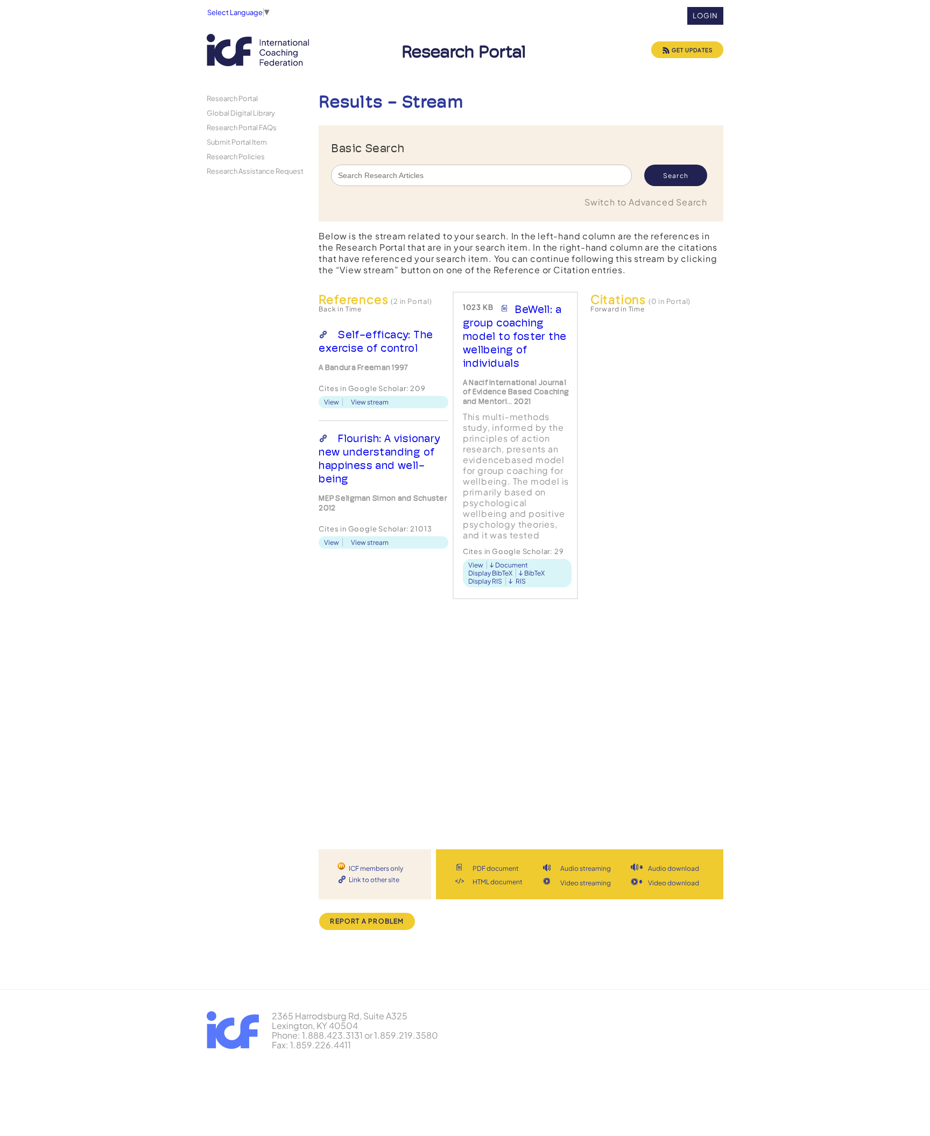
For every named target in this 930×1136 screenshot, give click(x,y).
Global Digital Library (241, 112)
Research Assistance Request (255, 170)
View (331, 402)
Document (511, 565)
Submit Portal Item (237, 141)
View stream (370, 402)
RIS (521, 581)
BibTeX (534, 573)
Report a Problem (367, 921)
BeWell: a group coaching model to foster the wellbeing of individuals (515, 336)
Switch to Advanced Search (645, 202)
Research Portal (232, 98)
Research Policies (236, 156)
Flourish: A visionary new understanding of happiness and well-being (379, 458)
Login (705, 15)
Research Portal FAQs (242, 127)
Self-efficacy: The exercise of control (376, 341)
